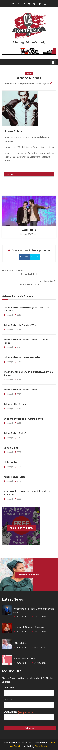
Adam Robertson (29, 284)
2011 (19, 423)
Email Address (18, 712)
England (29, 74)
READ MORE (21, 616)
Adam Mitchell (29, 274)
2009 (19, 452)
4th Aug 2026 (39, 647)
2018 (19, 329)
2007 (19, 481)
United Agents (43, 83)
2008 (19, 467)
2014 (19, 409)
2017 (19, 379)
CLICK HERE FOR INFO (21, 528)
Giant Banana (41, 746)
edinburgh (9, 315)
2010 (19, 438)
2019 (19, 315)
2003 (19, 499)
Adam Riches (29, 230)
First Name (9, 687)
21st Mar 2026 (40, 663)
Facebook (25, 257)
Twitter (35, 257)
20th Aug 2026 (40, 631)
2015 (19, 394)
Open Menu (53, 62)
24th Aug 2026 (40, 616)
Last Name (9, 699)
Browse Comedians (29, 574)
